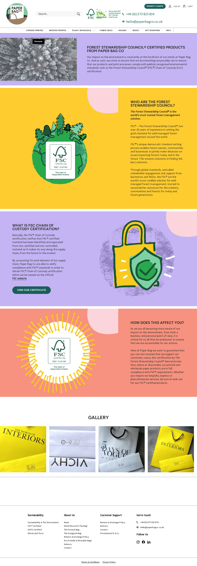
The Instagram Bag (73, 533)
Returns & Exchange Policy (76, 536)
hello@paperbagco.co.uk (144, 21)
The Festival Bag (72, 529)
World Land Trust (35, 533)
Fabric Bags (106, 30)
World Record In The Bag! (76, 526)
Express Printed (34, 30)
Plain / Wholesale (81, 30)
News (66, 522)
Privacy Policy (109, 562)
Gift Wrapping (152, 30)
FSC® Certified (34, 526)
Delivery (68, 544)
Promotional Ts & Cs (109, 533)
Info (168, 30)
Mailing (123, 30)
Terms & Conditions (90, 562)
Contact (67, 547)
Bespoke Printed (57, 30)
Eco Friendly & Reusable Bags (78, 540)
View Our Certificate (31, 290)
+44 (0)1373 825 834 (140, 14)
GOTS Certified (35, 529)
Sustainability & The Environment (43, 522)
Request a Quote (155, 6)
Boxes (136, 30)
